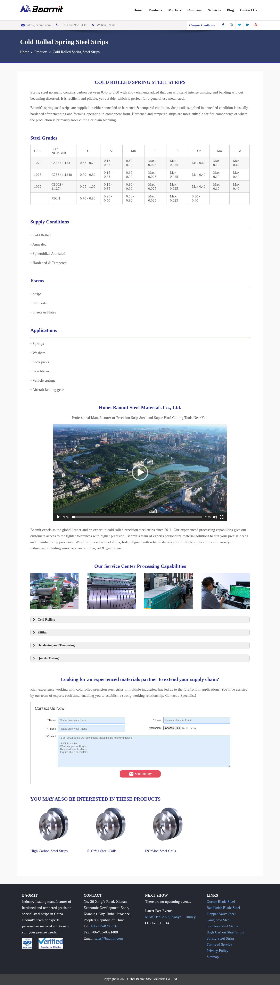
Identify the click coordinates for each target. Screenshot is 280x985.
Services (214, 10)
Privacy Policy (217, 951)
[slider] (136, 517)
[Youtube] (256, 25)
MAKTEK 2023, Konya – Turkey (170, 917)
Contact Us (248, 10)
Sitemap (213, 957)
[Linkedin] (248, 25)
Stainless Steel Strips (222, 926)
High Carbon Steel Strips (49, 851)
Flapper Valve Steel (221, 914)
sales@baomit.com (38, 25)
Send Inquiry (143, 773)
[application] (140, 472)
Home (137, 10)
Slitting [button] (42, 632)
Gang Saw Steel (218, 920)
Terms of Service (219, 944)
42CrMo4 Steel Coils (160, 851)
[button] (140, 472)
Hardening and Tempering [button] (56, 645)
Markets (174, 10)
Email (157, 720)
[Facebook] (223, 25)
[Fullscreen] (222, 517)
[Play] (58, 517)
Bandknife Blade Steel (223, 908)
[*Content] (46, 766)
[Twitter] (239, 25)
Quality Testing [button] (48, 658)
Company (194, 10)
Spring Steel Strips (220, 938)
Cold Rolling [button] (46, 619)
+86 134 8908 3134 (74, 25)
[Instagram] (231, 25)
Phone (51, 728)
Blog (230, 10)
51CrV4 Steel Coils (101, 851)
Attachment (155, 728)
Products (155, 10)
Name (52, 720)
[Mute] (215, 517)
